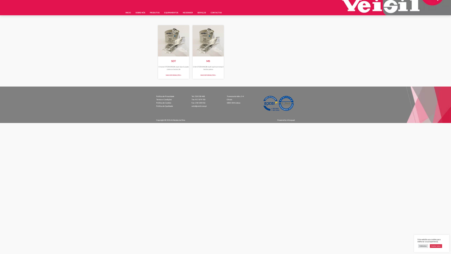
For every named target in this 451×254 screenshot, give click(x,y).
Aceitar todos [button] (436, 246)
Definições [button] (423, 246)
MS (208, 61)
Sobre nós (140, 13)
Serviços (201, 13)
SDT (173, 61)
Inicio (128, 13)
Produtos (154, 13)
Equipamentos (171, 13)
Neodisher (188, 13)
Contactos (216, 13)
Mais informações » (173, 75)
